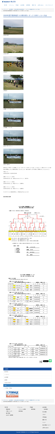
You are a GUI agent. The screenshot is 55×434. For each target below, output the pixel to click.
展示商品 (21, 411)
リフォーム (11, 5)
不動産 (17, 5)
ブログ (43, 414)
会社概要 (6, 377)
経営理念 (6, 371)
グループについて (49, 5)
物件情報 (33, 409)
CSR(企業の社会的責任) (19, 9)
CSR (5, 385)
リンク (43, 422)
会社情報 (22, 5)
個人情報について (46, 425)
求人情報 (44, 411)
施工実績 (8, 413)
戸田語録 (44, 417)
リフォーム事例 (22, 409)
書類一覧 (34, 5)
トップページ (5, 9)
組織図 (5, 379)
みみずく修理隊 (9, 415)
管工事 (5, 5)
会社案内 (11, 9)
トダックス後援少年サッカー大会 (32, 9)
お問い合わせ (40, 5)
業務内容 (8, 409)
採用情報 (28, 5)
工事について (9, 411)
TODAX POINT (7, 382)
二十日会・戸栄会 (8, 388)
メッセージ (6, 374)
